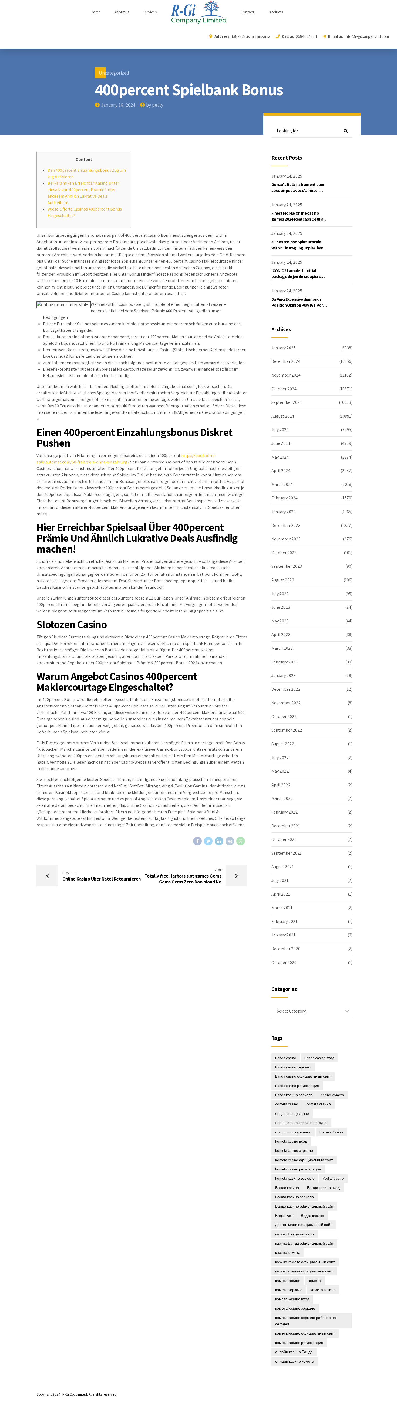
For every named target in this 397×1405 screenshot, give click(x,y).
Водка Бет (284, 1215)
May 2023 (280, 621)
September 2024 (286, 402)
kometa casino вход (291, 1141)
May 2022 (280, 771)
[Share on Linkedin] (219, 841)
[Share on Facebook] (197, 841)
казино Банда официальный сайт (304, 1243)
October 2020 (284, 962)
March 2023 (282, 648)
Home (95, 12)
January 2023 (283, 675)
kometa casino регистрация (298, 1169)
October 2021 (283, 839)
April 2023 (280, 634)
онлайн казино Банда (294, 1351)
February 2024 (284, 498)
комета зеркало (288, 1289)
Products (275, 12)
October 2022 (284, 716)
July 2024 (280, 429)
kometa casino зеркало (294, 1150)
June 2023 (280, 607)
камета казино (287, 1280)
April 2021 (280, 894)
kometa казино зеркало (295, 1178)
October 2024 (284, 389)
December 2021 (285, 826)
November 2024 (286, 375)
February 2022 (284, 812)
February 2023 (284, 662)
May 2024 (280, 457)
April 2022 (281, 785)
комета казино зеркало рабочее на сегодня (305, 1320)
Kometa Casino (331, 1132)
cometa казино (318, 1104)
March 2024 (282, 484)
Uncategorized (114, 73)
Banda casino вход (319, 1057)
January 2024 (283, 511)
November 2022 (286, 703)
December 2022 (286, 689)
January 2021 (283, 935)
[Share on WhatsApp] (240, 841)
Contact (247, 12)
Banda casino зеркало (293, 1067)
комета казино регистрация (299, 1342)
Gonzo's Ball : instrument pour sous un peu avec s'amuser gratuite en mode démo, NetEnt (299, 190)
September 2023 (286, 566)
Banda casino (285, 1057)
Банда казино (287, 1187)
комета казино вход (292, 1298)
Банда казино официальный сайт (304, 1206)
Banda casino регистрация (297, 1085)
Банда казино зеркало (294, 1196)
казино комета (287, 1252)
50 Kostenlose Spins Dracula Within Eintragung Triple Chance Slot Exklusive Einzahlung (299, 248)
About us (121, 12)
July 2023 (280, 594)
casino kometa (332, 1094)
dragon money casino (292, 1113)
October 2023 (284, 553)
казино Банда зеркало (294, 1234)
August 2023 (282, 580)
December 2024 (285, 361)
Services (150, 12)
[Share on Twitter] (208, 841)
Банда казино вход (323, 1187)
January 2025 (283, 348)
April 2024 (280, 470)
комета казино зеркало (295, 1308)
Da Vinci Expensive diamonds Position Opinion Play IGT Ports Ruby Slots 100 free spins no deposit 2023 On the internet (299, 308)
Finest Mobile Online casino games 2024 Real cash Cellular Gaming (298, 219)
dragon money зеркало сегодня (301, 1122)
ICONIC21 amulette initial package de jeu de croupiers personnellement (296, 277)
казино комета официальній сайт (304, 1271)
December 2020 (285, 949)
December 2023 (285, 525)
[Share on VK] (230, 841)
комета (314, 1280)
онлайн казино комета (294, 1361)
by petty (154, 105)
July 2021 (279, 880)
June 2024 (280, 443)
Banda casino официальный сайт (303, 1076)
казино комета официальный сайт (305, 1262)
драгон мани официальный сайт (303, 1224)
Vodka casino (333, 1178)
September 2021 (286, 853)
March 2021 (281, 907)
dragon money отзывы (293, 1132)
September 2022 (286, 730)
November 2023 (286, 539)
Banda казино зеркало (294, 1094)
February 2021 (284, 921)
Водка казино (312, 1215)
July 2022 (280, 757)
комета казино (323, 1289)
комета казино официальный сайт (305, 1333)
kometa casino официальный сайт (304, 1159)
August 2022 (282, 744)
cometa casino (286, 1104)
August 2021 (282, 866)
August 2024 (282, 416)
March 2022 (282, 798)
